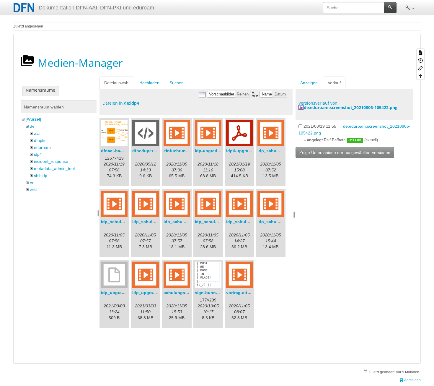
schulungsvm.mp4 (182, 292)
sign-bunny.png (211, 292)
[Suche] (390, 7)
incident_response (51, 161)
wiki (33, 189)
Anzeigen (309, 82)
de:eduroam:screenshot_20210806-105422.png (350, 107)
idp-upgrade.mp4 (212, 150)
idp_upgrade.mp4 (150, 292)
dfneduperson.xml (150, 150)
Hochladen (149, 82)
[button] (410, 7)
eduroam (42, 147)
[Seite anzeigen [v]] (420, 52)
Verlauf (334, 82)
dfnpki (39, 140)
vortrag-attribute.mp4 (247, 292)
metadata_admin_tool (54, 168)
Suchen (176, 82)
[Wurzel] (33, 119)
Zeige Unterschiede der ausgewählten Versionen (344, 152)
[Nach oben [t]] (420, 75)
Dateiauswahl (116, 82)
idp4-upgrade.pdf (243, 150)
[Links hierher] (420, 68)
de (32, 126)
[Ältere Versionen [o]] (420, 60)
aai (37, 133)
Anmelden (412, 380)
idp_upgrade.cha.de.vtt (124, 292)
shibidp (40, 175)
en (32, 182)
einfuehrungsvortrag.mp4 (189, 150)
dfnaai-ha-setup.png (121, 150)
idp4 (38, 154)
